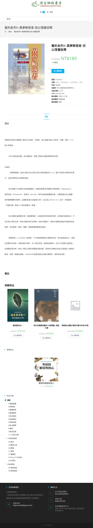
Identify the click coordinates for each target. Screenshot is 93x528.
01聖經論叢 (63, 82)
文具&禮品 (11, 464)
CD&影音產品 (12, 438)
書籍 (57, 82)
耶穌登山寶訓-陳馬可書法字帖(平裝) (75, 325)
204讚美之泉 (12, 445)
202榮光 (11, 442)
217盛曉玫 (12, 454)
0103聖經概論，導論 (75, 82)
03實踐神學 (12, 410)
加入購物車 (58, 71)
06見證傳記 (12, 419)
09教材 (10, 428)
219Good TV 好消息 (15, 457)
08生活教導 (12, 425)
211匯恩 (11, 451)
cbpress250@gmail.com (22, 505)
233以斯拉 (12, 460)
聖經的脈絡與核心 (46, 383)
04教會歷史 (12, 413)
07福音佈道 (12, 422)
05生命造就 (12, 416)
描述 (46, 117)
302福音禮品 (12, 471)
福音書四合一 (18, 325)
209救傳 (11, 448)
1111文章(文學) (13, 435)
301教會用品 (12, 468)
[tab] (46, 116)
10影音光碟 (12, 431)
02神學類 (11, 407)
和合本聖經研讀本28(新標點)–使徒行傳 (46, 326)
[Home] (5, 31)
